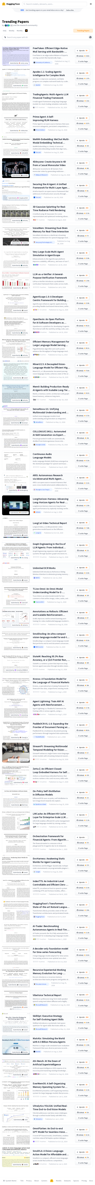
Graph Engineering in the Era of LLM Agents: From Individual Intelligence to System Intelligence (51, 545)
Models (58, 1181)
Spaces (76, 1181)
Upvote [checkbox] (83, 50)
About (36, 1181)
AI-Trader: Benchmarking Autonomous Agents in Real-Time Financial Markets (50, 928)
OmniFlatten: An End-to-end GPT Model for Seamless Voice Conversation (49, 1130)
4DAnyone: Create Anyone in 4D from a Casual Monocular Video (49, 163)
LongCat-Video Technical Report (50, 523)
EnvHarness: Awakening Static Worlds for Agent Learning (49, 860)
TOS (22, 1181)
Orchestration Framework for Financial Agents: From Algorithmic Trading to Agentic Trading (51, 838)
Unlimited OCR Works (44, 568)
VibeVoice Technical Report (47, 995)
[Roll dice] (90, 37)
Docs (91, 1181)
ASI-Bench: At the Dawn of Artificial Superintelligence (47, 1062)
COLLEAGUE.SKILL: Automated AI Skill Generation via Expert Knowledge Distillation (49, 433)
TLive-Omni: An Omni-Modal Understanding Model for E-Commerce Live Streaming (48, 590)
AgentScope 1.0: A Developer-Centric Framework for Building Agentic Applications (49, 298)
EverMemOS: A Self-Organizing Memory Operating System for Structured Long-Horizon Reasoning (49, 1085)
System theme (11, 1181)
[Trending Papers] (26, 30)
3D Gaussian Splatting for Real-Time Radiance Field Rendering (49, 208)
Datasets (67, 1181)
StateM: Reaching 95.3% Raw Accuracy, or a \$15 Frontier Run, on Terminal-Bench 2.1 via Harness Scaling (51, 658)
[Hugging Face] (51, 1180)
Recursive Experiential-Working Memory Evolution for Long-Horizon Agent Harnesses (49, 971)
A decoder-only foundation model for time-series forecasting (50, 950)
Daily (4, 31)
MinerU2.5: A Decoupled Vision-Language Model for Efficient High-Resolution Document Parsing (51, 366)
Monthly (20, 31)
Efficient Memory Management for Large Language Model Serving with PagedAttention (51, 343)
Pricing (84, 1181)
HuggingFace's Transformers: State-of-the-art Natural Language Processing (51, 905)
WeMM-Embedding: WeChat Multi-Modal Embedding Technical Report (51, 141)
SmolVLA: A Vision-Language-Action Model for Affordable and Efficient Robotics (49, 1152)
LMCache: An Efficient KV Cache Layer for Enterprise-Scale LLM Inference (49, 815)
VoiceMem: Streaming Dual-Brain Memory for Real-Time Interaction (51, 229)
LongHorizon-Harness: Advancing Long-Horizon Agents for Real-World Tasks (50, 500)
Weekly (11, 31)
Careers (44, 1181)
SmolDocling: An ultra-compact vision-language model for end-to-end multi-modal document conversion (51, 635)
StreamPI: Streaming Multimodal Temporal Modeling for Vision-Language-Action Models (50, 748)
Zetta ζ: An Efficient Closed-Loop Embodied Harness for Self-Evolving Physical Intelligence (50, 770)
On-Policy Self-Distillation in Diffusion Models (46, 793)
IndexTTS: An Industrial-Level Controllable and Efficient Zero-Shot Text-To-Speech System (49, 883)
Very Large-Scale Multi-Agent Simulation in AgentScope (48, 253)
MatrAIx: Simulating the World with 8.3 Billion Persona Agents (49, 1040)
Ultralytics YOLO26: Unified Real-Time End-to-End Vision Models (50, 1107)
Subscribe (70, 10)
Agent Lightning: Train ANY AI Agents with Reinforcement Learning (48, 703)
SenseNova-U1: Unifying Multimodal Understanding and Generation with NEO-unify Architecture (49, 410)
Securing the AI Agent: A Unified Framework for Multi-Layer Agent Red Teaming (50, 186)
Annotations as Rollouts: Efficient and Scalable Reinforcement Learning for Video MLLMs (50, 613)
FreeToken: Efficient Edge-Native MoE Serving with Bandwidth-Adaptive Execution (50, 50)
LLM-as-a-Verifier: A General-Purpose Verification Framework (50, 276)
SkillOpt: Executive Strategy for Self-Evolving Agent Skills (48, 1017)
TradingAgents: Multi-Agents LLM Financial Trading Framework (50, 96)
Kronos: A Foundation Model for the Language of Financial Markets (51, 680)
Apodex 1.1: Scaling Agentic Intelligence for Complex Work (49, 73)
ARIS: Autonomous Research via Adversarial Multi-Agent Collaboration (48, 477)
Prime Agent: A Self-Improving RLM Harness (45, 118)
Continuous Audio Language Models (42, 455)
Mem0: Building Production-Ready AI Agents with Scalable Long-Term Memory (51, 388)
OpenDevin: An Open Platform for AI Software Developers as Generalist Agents (48, 321)
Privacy (29, 1181)
